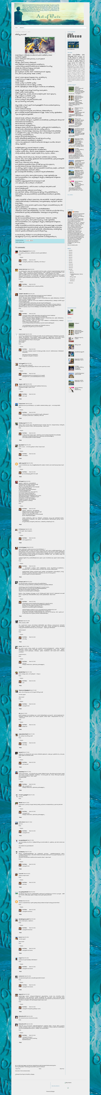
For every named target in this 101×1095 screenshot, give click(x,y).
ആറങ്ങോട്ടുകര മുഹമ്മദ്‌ (24, 919)
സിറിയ (72, 80)
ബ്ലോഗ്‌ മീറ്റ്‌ (70, 76)
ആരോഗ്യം (70, 69)
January (71, 280)
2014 (70, 265)
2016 (70, 262)
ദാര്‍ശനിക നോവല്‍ (76, 71)
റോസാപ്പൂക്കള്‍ (22, 363)
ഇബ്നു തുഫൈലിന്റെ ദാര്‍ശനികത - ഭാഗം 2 (79, 139)
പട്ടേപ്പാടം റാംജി (22, 384)
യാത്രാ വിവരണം (80, 76)
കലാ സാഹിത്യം (74, 54)
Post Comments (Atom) (25, 1070)
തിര (19, 713)
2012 (70, 269)
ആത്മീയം (81, 64)
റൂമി (75, 77)
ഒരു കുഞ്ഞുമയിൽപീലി (23, 891)
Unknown (21, 900)
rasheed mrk (21, 976)
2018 (70, 259)
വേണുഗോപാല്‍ (22, 581)
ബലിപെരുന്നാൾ (71, 66)
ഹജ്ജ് (74, 67)
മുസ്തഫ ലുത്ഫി (79, 66)
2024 (70, 252)
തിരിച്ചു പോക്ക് (78, 118)
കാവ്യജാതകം (22, 851)
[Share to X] (29, 240)
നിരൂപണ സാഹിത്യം (76, 72)
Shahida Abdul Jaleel (23, 269)
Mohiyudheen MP (22, 1016)
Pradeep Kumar (22, 403)
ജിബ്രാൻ (69, 71)
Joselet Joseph (22, 334)
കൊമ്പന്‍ (21, 752)
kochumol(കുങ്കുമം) (23, 547)
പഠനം (70, 60)
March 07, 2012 (26, 646)
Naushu (20, 937)
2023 (70, 253)
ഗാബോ (82, 70)
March (71, 272)
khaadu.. (20, 646)
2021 (70, 257)
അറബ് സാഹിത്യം (80, 67)
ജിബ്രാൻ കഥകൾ (79, 61)
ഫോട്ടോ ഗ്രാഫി (80, 75)
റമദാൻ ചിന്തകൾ (71, 77)
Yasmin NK (21, 873)
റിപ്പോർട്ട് (70, 56)
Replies (21, 257)
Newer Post (18, 1068)
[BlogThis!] (28, 240)
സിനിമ (69, 80)
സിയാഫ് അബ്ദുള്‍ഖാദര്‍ (23, 251)
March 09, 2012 (32, 919)
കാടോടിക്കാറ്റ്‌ (21, 771)
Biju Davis (21, 620)
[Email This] (27, 240)
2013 (70, 267)
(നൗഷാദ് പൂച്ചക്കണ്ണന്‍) (23, 794)
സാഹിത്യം (70, 61)
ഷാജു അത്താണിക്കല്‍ (23, 734)
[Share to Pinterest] (32, 240)
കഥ (23, 242)
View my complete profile (73, 245)
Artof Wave (24, 259)
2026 (70, 250)
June (71, 270)
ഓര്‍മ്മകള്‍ (74, 70)
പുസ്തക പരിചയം (71, 62)
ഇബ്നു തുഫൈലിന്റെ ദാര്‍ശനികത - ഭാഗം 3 (79, 171)
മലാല (74, 76)
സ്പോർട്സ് (77, 80)
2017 (70, 260)
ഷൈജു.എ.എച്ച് (22, 423)
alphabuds (22, 27)
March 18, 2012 (32, 259)
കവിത (77, 59)
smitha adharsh (22, 822)
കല (78, 70)
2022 (70, 255)
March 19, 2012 (32, 601)
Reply (20, 254)
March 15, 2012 (26, 994)
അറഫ (75, 64)
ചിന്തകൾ (83, 59)
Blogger (52, 1091)
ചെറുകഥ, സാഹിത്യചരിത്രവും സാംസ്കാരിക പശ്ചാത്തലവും (79, 150)
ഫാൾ (74, 75)
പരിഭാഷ (74, 57)
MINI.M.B (20, 802)
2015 (70, 264)
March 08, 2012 (27, 873)
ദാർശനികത (71, 59)
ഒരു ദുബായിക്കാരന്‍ (23, 840)
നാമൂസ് (20, 957)
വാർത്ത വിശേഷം (79, 60)
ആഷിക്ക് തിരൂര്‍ (22, 672)
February (72, 279)
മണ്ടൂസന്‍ (21, 994)
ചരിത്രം (81, 57)
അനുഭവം (20, 242)
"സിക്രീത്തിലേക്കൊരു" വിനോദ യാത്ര (79, 161)
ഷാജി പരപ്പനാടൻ (22, 463)
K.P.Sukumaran (22, 529)
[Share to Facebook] (31, 240)
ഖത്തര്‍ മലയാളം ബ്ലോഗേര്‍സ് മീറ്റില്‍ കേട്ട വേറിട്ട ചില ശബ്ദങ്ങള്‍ (79, 97)
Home (16, 27)
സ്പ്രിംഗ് (69, 67)
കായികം (81, 65)
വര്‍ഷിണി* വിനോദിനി (23, 293)
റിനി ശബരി (21, 481)
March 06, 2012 (32, 251)
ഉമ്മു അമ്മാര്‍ (21, 444)
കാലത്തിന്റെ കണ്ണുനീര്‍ (79, 128)
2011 (70, 282)
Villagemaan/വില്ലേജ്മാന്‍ (24, 690)
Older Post (62, 1068)
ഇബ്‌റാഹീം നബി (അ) (72, 65)
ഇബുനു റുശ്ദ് (77, 69)
